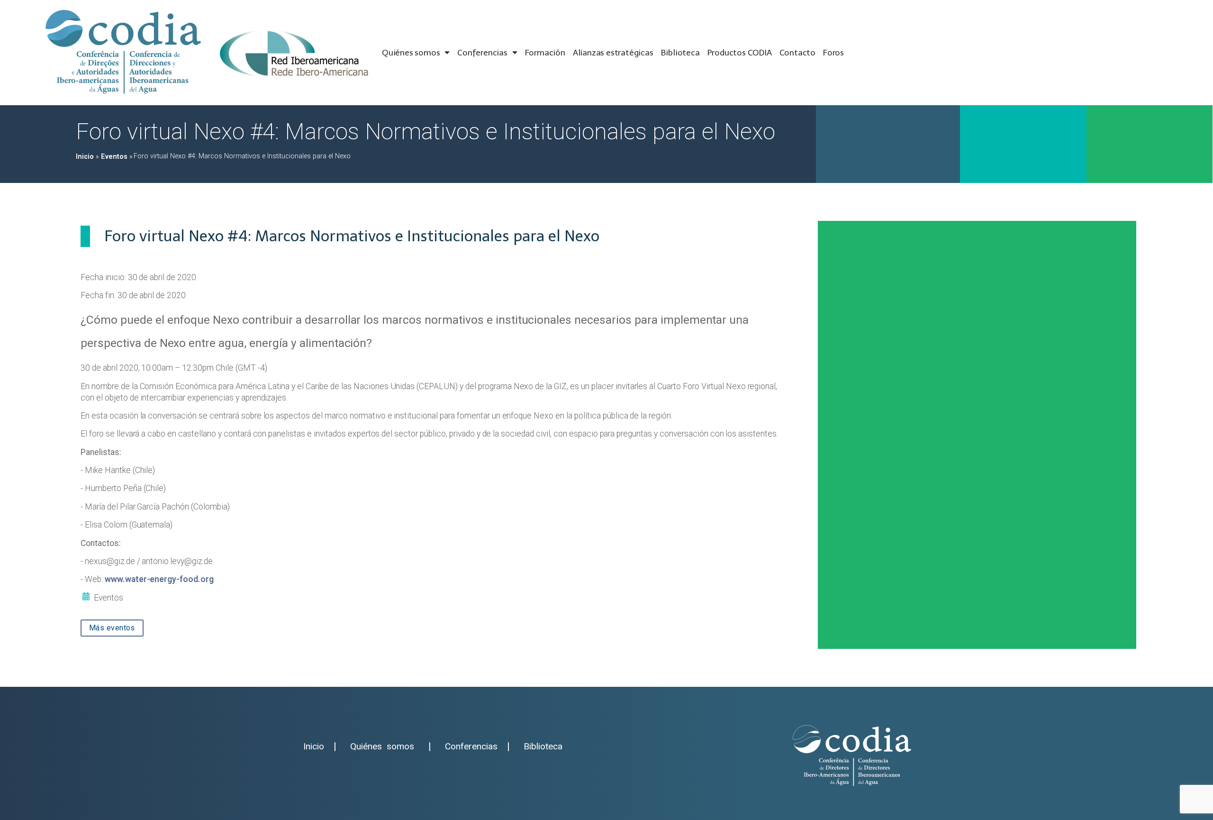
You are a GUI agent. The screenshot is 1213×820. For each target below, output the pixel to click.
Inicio (85, 157)
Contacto (797, 52)
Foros (833, 52)
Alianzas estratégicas (613, 52)
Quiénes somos (411, 52)
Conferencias (482, 52)
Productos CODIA (739, 52)
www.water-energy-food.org (159, 579)
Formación (545, 52)
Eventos (114, 157)
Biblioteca (680, 52)
